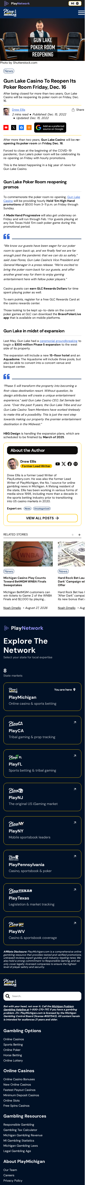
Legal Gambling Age (17, 1151)
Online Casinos (13, 1039)
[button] (81, 13)
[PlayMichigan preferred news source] (50, 127)
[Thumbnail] (28, 554)
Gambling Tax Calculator (20, 1130)
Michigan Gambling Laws (20, 1146)
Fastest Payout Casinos (19, 1090)
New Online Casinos (17, 1084)
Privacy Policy (12, 1180)
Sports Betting (13, 1044)
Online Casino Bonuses (19, 1079)
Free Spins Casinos (16, 1106)
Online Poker (12, 1050)
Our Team (10, 1170)
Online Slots (11, 1100)
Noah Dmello (12, 608)
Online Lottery (13, 1060)
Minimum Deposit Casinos (21, 1095)
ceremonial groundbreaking (59, 341)
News (8, 71)
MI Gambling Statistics (18, 1140)
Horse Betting (12, 1055)
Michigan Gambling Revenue (23, 1135)
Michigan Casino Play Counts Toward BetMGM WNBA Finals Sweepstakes (24, 581)
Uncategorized (42, 508)
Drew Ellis (18, 110)
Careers (8, 1175)
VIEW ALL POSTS (40, 518)
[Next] (79, 535)
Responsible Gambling (18, 1124)
